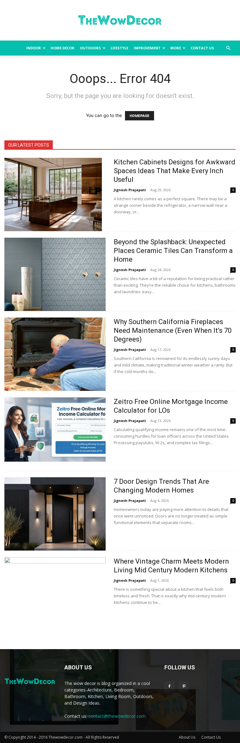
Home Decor (62, 48)
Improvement (147, 48)
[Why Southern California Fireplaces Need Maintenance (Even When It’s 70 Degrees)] (55, 354)
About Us (187, 737)
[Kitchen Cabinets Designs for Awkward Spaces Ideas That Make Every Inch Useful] (53, 194)
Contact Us (202, 48)
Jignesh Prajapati (130, 189)
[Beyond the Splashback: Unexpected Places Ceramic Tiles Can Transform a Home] (55, 274)
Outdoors (90, 48)
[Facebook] (169, 687)
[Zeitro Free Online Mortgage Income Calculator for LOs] (55, 429)
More (175, 48)
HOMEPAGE (139, 116)
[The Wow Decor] (120, 21)
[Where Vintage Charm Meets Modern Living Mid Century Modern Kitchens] (55, 593)
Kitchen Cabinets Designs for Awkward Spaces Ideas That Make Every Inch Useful (174, 170)
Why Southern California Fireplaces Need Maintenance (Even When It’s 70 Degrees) (173, 330)
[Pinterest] (184, 687)
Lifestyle (119, 48)
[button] (228, 48)
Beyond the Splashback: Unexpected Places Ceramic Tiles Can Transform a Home (173, 250)
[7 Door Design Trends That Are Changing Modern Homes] (55, 514)
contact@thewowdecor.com (117, 716)
